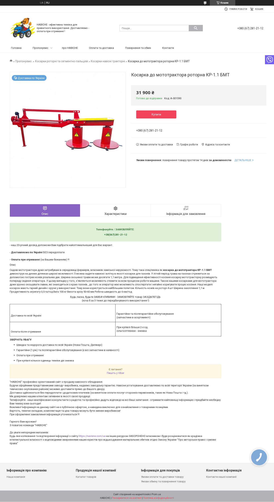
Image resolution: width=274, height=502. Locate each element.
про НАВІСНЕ (70, 47)
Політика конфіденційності (158, 498)
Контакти (168, 47)
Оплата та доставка (101, 47)
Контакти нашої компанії (221, 476)
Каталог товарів (86, 476)
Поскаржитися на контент (126, 498)
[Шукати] (196, 28)
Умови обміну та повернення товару (163, 481)
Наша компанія (16, 476)
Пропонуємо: (41, 47)
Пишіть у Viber (115, 372)
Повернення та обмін (138, 47)
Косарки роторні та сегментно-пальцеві (61, 61)
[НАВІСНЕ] (23, 27)
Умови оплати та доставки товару (162, 476)
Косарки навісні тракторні (108, 61)
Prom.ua (156, 494)
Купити (156, 114)
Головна (16, 47)
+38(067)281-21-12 (115, 234)
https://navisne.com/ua (92, 436)
